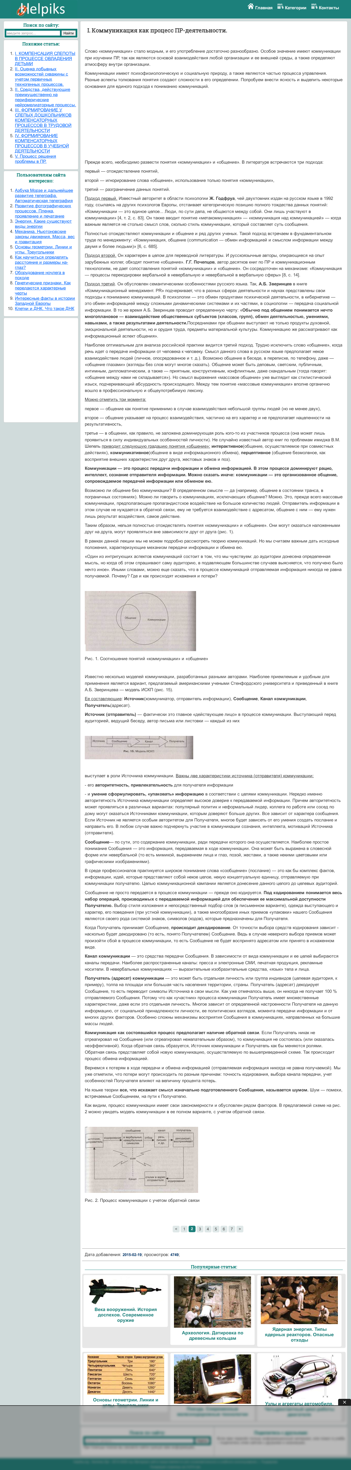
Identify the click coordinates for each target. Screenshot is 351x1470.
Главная (264, 7)
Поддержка (269, 1462)
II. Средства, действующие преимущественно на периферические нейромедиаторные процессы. (45, 97)
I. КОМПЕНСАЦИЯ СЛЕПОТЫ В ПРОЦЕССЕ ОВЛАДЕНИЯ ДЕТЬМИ (45, 58)
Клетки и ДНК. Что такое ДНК (44, 308)
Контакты (329, 7)
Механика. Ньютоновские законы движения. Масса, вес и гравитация (45, 236)
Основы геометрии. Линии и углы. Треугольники (43, 250)
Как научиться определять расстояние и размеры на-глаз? (41, 262)
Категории (295, 7)
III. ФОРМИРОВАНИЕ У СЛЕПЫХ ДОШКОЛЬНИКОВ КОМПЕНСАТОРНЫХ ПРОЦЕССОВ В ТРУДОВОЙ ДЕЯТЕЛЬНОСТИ (43, 120)
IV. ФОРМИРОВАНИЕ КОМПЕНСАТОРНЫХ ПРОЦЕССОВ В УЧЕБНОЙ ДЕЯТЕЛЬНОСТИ (42, 143)
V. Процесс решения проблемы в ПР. (35, 159)
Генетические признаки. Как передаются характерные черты (43, 288)
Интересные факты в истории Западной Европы (45, 301)
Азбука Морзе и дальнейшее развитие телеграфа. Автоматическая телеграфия (44, 195)
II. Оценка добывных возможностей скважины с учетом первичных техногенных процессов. (41, 77)
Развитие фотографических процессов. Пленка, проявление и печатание (43, 211)
